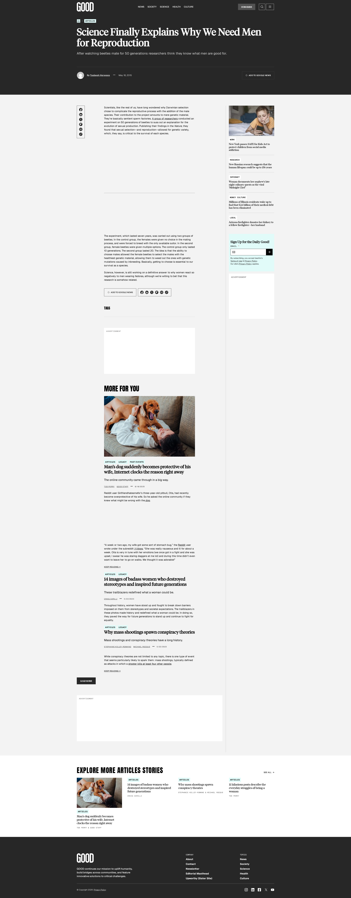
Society (152, 6)
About (189, 859)
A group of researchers (165, 118)
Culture (188, 6)
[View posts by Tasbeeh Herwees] (80, 75)
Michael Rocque (141, 647)
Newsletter (192, 868)
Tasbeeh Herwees (100, 75)
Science (164, 6)
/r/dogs (138, 548)
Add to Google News (260, 75)
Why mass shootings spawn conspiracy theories (149, 632)
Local (233, 217)
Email (234, 246)
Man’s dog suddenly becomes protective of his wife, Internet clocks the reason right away (147, 469)
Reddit (181, 544)
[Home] (78, 21)
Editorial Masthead (197, 873)
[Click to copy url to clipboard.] (80, 134)
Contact (191, 864)
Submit (270, 253)
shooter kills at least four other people (149, 663)
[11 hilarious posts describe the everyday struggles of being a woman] (251, 788)
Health (176, 6)
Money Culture (238, 197)
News (141, 6)
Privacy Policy (250, 261)
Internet (235, 177)
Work (232, 139)
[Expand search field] (262, 7)
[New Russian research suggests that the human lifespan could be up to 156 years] (251, 162)
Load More (86, 681)
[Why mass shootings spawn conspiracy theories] (200, 786)
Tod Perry (109, 487)
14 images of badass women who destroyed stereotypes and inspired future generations (145, 581)
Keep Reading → (112, 567)
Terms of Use (236, 261)
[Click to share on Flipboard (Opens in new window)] (80, 124)
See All (268, 772)
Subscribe (246, 7)
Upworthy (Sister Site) (199, 878)
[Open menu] (270, 7)
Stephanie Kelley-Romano (117, 647)
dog (147, 500)
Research (235, 160)
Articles (90, 21)
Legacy (123, 462)
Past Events (137, 462)
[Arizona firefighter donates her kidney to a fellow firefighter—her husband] (251, 220)
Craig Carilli (110, 599)
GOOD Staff (122, 487)
